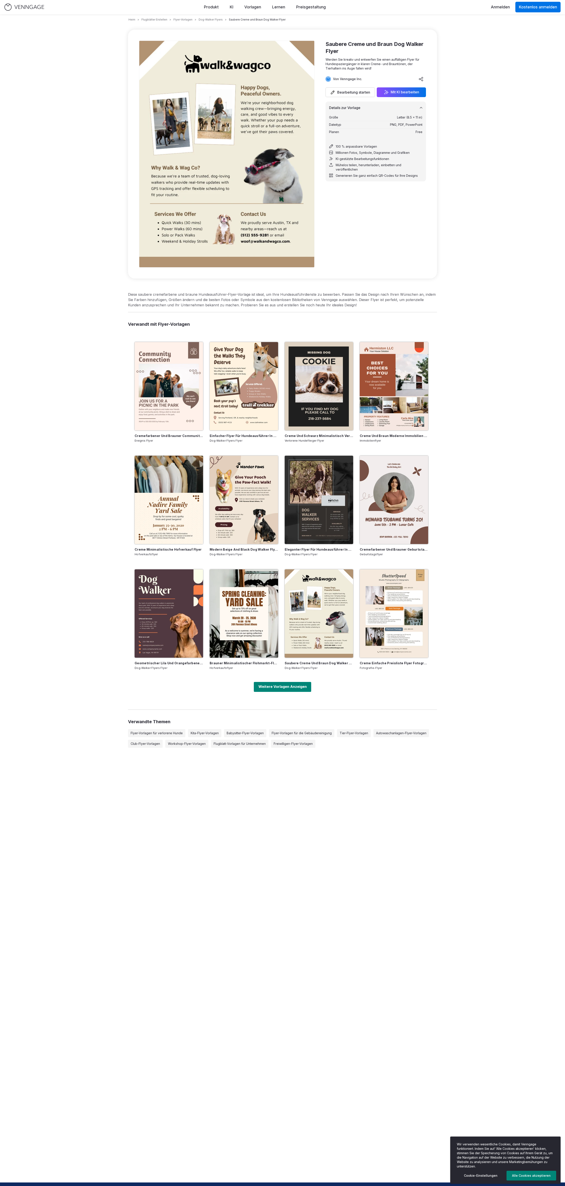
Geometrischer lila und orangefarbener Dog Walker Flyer (169, 663)
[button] (350, 92)
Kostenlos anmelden (538, 7)
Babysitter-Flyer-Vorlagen (245, 733)
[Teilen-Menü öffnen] (421, 79)
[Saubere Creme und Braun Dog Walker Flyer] (319, 613)
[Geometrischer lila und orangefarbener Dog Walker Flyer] (169, 613)
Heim (131, 19)
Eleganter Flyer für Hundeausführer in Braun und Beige (319, 549)
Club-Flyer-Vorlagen (145, 743)
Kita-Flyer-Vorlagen (205, 733)
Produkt (211, 7)
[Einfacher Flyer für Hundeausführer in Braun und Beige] (244, 386)
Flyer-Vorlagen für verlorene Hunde (157, 733)
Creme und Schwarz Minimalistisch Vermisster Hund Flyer (319, 436)
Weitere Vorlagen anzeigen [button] (282, 686)
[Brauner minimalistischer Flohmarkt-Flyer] (244, 613)
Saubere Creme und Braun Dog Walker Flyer (319, 663)
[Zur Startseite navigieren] (24, 7)
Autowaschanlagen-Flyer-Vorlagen (401, 733)
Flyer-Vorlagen (182, 19)
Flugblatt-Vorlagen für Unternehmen (240, 743)
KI (231, 7)
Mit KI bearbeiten (405, 92)
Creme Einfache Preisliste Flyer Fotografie (394, 663)
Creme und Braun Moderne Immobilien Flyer (394, 436)
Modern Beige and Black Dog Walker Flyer (244, 549)
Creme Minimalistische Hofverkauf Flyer (168, 549)
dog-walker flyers (211, 19)
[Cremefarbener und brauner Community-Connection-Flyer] (169, 386)
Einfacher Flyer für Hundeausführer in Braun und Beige (244, 436)
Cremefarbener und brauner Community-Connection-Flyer (169, 436)
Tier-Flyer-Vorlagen (354, 733)
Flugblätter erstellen (154, 19)
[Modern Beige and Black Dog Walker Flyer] (244, 500)
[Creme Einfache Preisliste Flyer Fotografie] (394, 613)
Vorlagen (252, 7)
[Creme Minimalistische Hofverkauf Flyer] (169, 500)
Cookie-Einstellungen (480, 1175)
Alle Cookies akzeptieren (531, 1175)
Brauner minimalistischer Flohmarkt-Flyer (244, 663)
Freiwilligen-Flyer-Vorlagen (293, 743)
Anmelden (500, 7)
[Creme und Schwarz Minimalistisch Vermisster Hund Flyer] (319, 386)
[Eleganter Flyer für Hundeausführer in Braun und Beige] (319, 500)
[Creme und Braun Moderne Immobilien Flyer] (394, 386)
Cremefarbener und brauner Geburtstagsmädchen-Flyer (394, 549)
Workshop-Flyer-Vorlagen (187, 743)
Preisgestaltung (311, 7)
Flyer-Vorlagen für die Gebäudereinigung (302, 733)
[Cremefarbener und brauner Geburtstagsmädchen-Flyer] (394, 500)
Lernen (278, 7)
